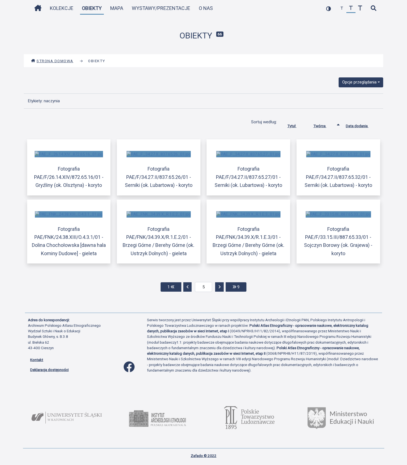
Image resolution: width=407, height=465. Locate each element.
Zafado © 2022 (204, 455)
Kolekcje (61, 8)
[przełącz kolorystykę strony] (328, 8)
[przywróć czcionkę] (351, 8)
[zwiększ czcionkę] (360, 8)
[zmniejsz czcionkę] (341, 8)
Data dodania (357, 126)
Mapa (116, 8)
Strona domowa (55, 61)
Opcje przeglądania (359, 82)
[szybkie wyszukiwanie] (373, 8)
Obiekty (92, 8)
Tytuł (292, 126)
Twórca (319, 126)
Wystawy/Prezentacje (161, 8)
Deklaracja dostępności (49, 369)
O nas (206, 8)
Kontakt (36, 359)
